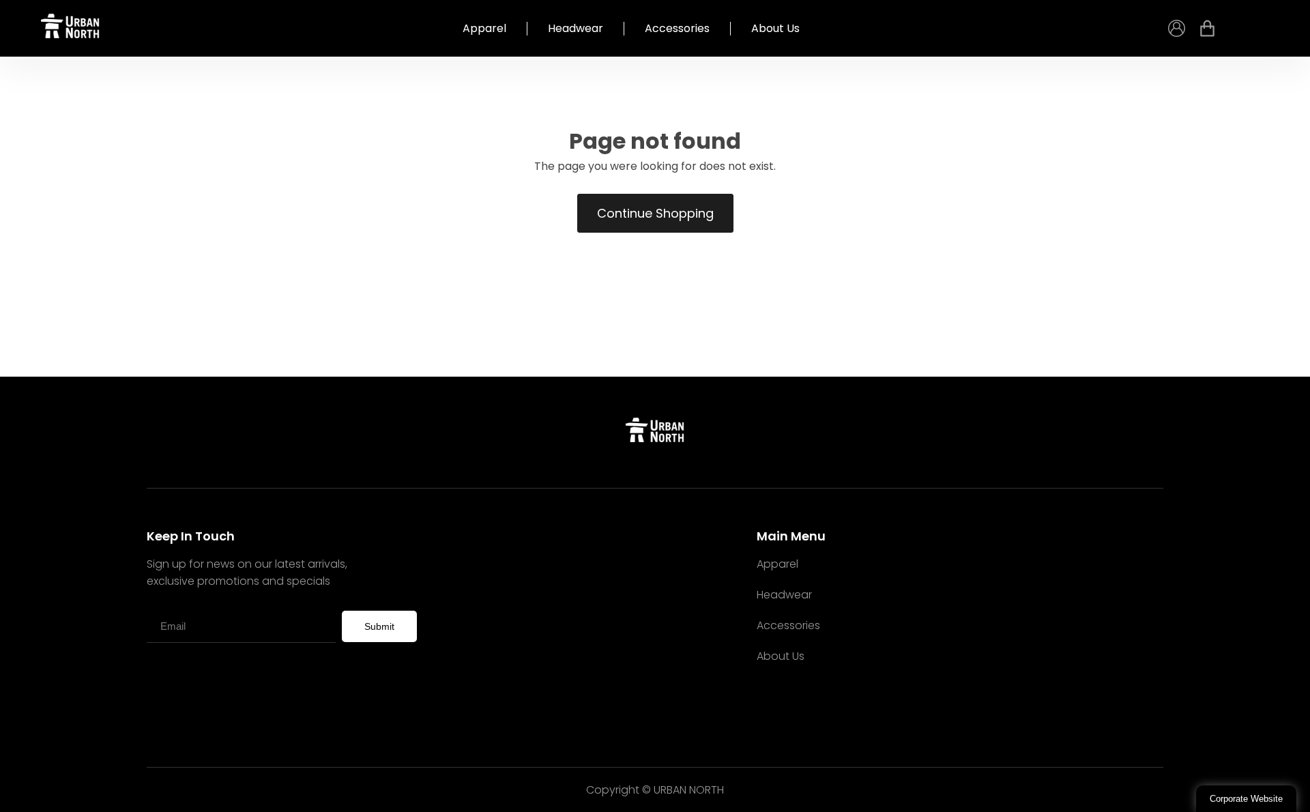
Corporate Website (1246, 799)
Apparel (484, 28)
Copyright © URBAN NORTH (655, 790)
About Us (775, 28)
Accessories (677, 28)
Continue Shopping (655, 213)
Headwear (575, 28)
